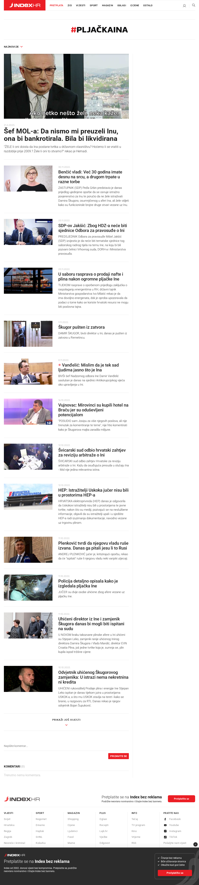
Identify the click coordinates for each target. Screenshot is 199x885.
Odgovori (105, 842)
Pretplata (56, 5)
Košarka (40, 842)
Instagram (175, 831)
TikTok (173, 836)
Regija (7, 831)
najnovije (11, 46)
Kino (134, 831)
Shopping (73, 819)
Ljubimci (73, 831)
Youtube (174, 825)
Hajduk (40, 831)
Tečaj (135, 819)
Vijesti (81, 5)
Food (70, 836)
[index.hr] (24, 5)
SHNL (39, 836)
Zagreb (8, 836)
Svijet (7, 819)
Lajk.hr (103, 831)
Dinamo (40, 825)
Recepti (104, 825)
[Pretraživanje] (192, 6)
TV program (138, 825)
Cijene (134, 5)
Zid (70, 5)
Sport (94, 5)
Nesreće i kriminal (14, 842)
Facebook (175, 819)
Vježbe (103, 836)
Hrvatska (9, 825)
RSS (134, 842)
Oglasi (121, 5)
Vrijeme (136, 836)
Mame (71, 842)
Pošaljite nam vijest (174, 842)
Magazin (74, 813)
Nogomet (41, 819)
